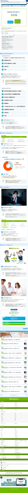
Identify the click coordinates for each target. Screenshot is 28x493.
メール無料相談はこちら (7, 324)
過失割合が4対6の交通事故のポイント (6, 43)
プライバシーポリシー (3, 423)
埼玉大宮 (3, 414)
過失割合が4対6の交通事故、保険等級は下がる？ (8, 36)
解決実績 (16, 404)
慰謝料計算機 (2, 406)
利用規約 (16, 423)
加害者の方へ (16, 435)
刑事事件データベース (17, 442)
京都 (15, 419)
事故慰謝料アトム (3, 442)
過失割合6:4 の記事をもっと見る (14, 395)
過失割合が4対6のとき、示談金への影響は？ (7, 45)
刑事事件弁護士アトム (3, 440)
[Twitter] (24, 328)
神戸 (15, 420)
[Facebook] (25, 328)
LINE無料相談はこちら (7, 322)
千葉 (15, 414)
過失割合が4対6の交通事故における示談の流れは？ (7, 37)
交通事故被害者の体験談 (17, 452)
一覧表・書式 (16, 437)
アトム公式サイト (3, 425)
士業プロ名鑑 (2, 452)
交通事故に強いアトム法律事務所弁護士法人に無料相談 (21, 440)
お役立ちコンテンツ (3, 475)
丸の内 (15, 415)
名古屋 (2, 419)
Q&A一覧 (2, 437)
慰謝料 (1, 430)
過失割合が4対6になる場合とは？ (5, 44)
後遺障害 (16, 430)
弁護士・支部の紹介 (3, 411)
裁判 (1, 435)
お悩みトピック (16, 406)
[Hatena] (27, 328)
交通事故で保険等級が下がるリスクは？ (6, 38)
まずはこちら (2, 404)
